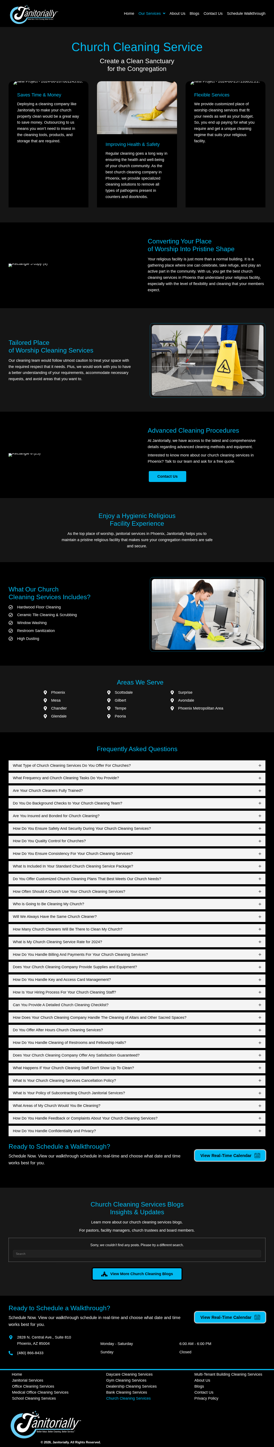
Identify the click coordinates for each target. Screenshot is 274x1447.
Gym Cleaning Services (126, 1380)
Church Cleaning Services (128, 1398)
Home (17, 1374)
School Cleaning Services (34, 1398)
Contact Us (203, 1392)
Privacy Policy (206, 1398)
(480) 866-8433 (30, 1353)
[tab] (137, 765)
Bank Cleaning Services (126, 1392)
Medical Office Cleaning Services (40, 1392)
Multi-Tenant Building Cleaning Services (228, 1374)
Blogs (199, 1386)
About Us (202, 1380)
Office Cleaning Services (33, 1386)
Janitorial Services (27, 1380)
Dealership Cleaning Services (131, 1386)
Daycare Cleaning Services (129, 1374)
